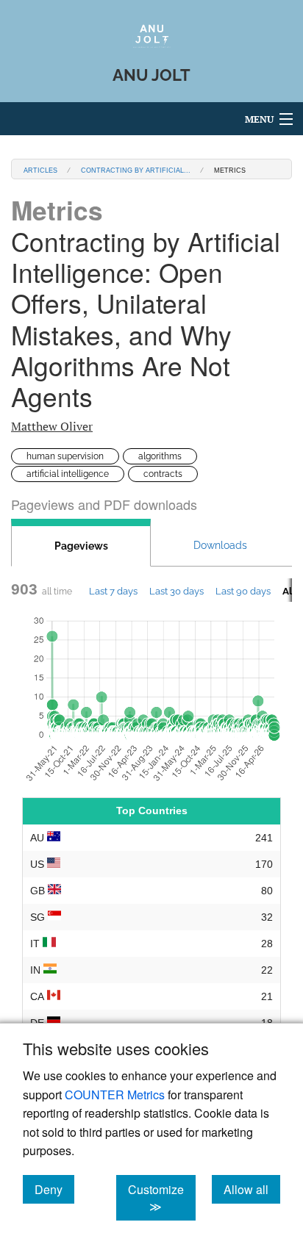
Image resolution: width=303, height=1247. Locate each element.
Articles (40, 169)
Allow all (252, 1189)
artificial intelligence (67, 474)
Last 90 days (243, 591)
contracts (162, 474)
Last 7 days (113, 591)
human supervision (65, 456)
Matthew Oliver (52, 426)
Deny (54, 1189)
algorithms (160, 456)
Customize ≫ (162, 1198)
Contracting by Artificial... (135, 169)
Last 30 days (176, 591)
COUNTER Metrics (115, 1094)
